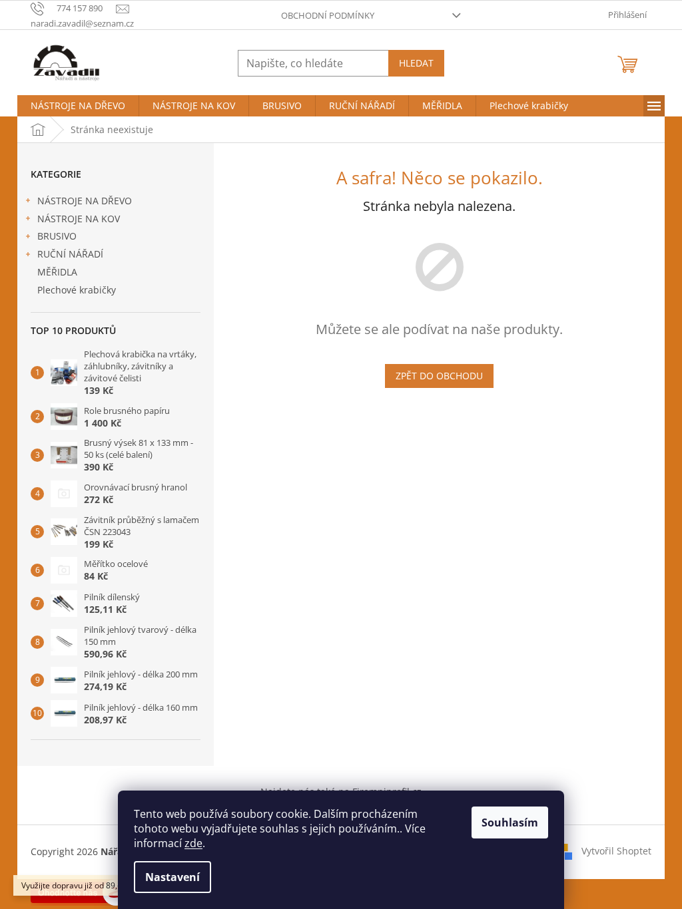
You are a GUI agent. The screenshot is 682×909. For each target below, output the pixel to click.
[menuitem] (78, 105)
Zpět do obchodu (439, 375)
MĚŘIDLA (57, 272)
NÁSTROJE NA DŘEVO (84, 200)
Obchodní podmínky (327, 15)
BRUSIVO (57, 236)
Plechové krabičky (76, 289)
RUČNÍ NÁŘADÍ (70, 254)
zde (193, 843)
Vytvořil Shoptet (616, 850)
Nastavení (172, 877)
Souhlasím (510, 822)
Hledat (416, 63)
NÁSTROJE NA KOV (78, 218)
